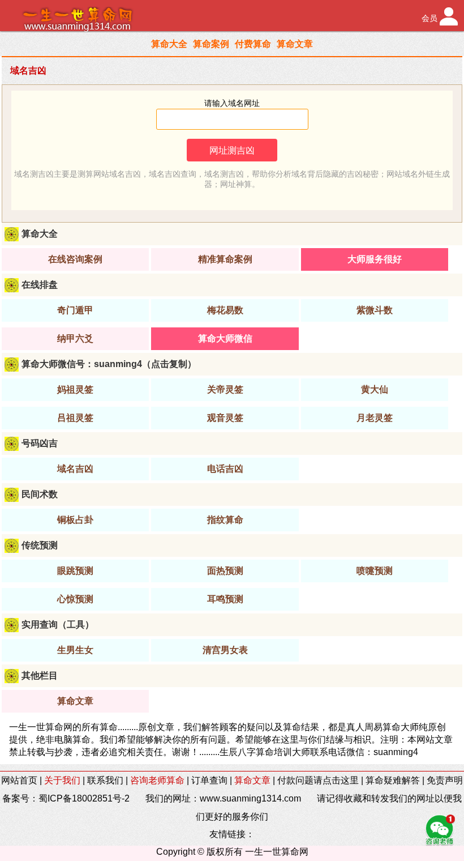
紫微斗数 (374, 310)
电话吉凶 (225, 469)
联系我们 (105, 780)
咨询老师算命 (157, 780)
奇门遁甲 (75, 310)
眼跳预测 (75, 571)
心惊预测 (75, 599)
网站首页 (19, 780)
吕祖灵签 (75, 418)
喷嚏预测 (374, 571)
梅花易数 (225, 310)
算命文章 (295, 44)
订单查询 (209, 780)
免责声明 (445, 780)
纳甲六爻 (75, 338)
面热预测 (225, 571)
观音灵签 (225, 418)
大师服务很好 (374, 259)
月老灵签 (374, 418)
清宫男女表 (225, 650)
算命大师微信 (225, 338)
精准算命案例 (225, 259)
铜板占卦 (75, 520)
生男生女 (75, 650)
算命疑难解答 (393, 780)
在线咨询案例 (75, 259)
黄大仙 (374, 389)
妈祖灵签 (75, 389)
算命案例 (211, 44)
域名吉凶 (75, 469)
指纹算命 (225, 520)
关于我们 (62, 780)
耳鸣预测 (225, 599)
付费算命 (253, 44)
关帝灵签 (225, 389)
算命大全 (169, 44)
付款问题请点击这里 (318, 780)
